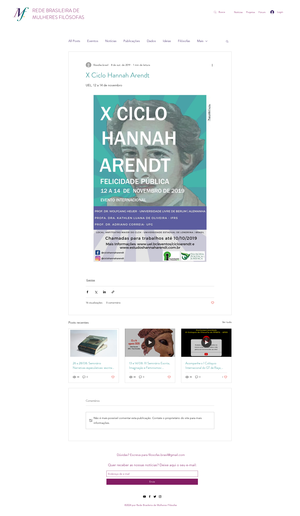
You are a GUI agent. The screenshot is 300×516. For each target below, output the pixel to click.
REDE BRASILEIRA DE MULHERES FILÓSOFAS (58, 14)
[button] (227, 41)
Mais (200, 41)
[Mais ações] (212, 65)
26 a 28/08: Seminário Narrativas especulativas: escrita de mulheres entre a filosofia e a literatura (92, 365)
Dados (151, 41)
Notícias (110, 41)
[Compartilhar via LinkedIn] (104, 292)
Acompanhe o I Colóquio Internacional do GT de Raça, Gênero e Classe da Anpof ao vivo (206, 365)
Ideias (167, 41)
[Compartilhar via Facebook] (87, 292)
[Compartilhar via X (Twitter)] (96, 292)
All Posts (74, 41)
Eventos (92, 41)
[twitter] (155, 496)
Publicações (131, 41)
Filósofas (184, 41)
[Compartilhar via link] (113, 292)
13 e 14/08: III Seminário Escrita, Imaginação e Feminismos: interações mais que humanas (149, 365)
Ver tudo (227, 322)
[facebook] (149, 496)
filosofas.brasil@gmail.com (166, 455)
